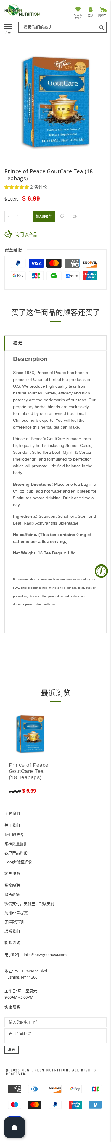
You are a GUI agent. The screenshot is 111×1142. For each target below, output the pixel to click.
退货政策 (12, 894)
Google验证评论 (18, 861)
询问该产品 (26, 234)
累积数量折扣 (16, 843)
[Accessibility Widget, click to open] (101, 571)
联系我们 (12, 931)
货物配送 (12, 885)
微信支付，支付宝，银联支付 (29, 903)
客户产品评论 (16, 852)
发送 (11, 1050)
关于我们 (12, 825)
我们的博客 (14, 834)
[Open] (14, 1127)
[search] (101, 27)
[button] (17, 187)
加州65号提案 (16, 912)
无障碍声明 (14, 922)
